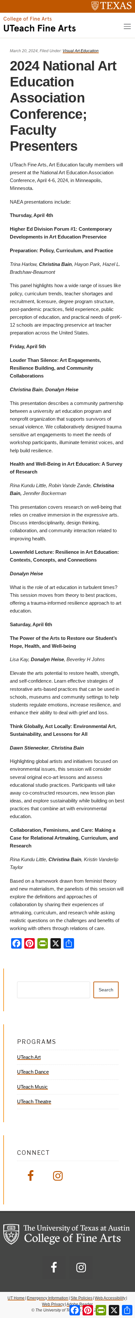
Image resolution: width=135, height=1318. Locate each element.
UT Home (16, 1298)
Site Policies (81, 1298)
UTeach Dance (33, 1072)
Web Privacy (53, 1304)
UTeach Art (29, 1057)
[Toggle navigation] (127, 26)
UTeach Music (32, 1087)
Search (106, 989)
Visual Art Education (81, 51)
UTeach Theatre (34, 1101)
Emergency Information (47, 1298)
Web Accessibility (110, 1298)
